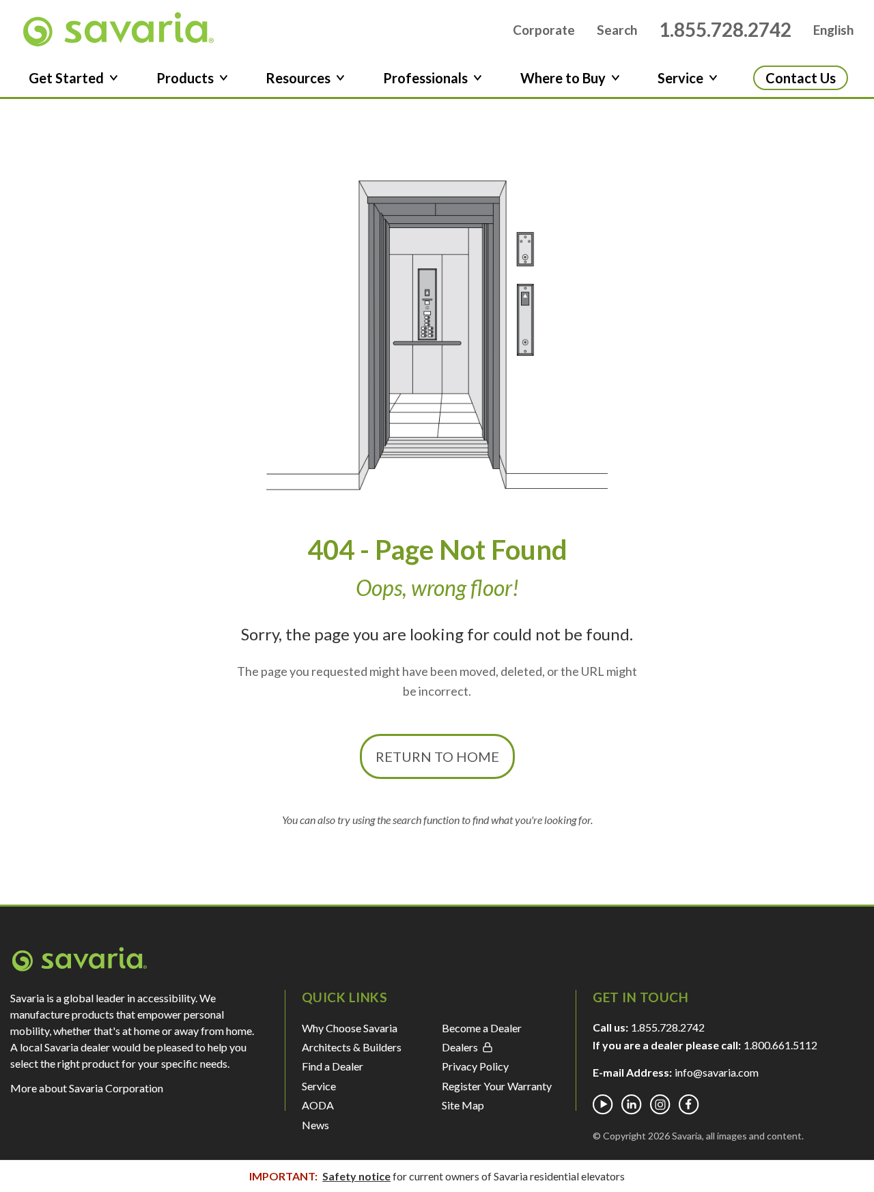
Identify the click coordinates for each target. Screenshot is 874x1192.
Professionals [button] (425, 78)
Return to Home (437, 756)
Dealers (460, 1046)
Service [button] (680, 78)
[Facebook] (689, 1104)
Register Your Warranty (497, 1085)
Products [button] (185, 78)
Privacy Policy (475, 1066)
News (315, 1124)
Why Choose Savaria (349, 1027)
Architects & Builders (351, 1046)
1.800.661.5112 (780, 1044)
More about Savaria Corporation (86, 1087)
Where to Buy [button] (563, 78)
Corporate (544, 30)
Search (617, 30)
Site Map (463, 1104)
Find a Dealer (332, 1066)
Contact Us (800, 78)
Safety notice (356, 1175)
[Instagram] (660, 1104)
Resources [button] (298, 78)
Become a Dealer (482, 1027)
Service (319, 1085)
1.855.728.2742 (725, 29)
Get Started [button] (66, 78)
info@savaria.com (717, 1072)
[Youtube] (603, 1104)
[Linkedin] (631, 1104)
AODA (318, 1104)
